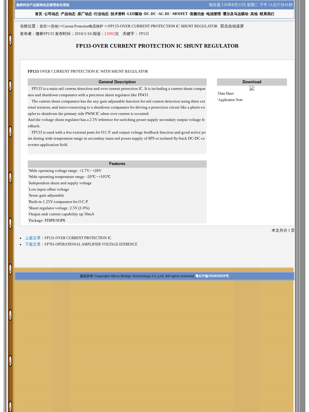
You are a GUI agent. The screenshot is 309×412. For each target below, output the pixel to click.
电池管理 (213, 14)
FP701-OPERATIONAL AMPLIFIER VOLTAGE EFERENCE (91, 244)
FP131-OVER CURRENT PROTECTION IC (78, 238)
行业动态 (101, 14)
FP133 (144, 34)
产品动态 (68, 14)
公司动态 (51, 14)
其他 (254, 14)
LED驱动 (134, 14)
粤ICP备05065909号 (212, 276)
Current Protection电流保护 (82, 26)
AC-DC (164, 14)
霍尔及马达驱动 (235, 14)
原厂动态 (85, 14)
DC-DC (150, 14)
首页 (43, 26)
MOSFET (180, 14)
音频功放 (197, 14)
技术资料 (118, 14)
